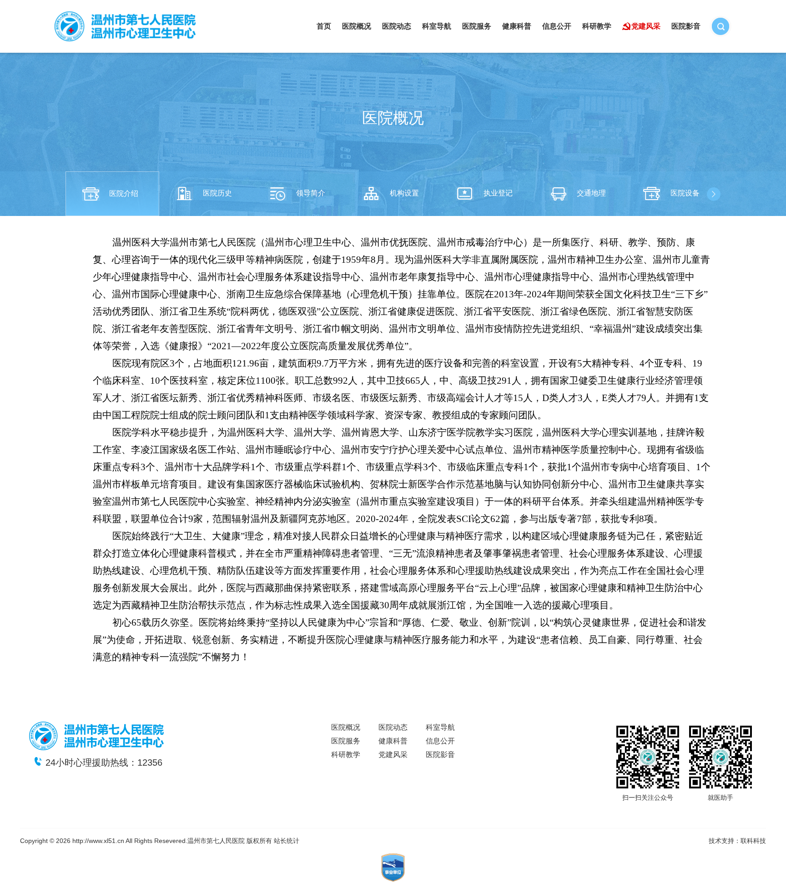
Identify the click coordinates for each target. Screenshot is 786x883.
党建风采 (645, 26)
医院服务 (476, 26)
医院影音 (685, 26)
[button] (713, 194)
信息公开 (556, 26)
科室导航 (436, 26)
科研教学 (596, 26)
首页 (324, 26)
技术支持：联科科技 (737, 840)
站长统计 (286, 840)
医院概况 (356, 26)
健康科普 (516, 26)
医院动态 (396, 26)
